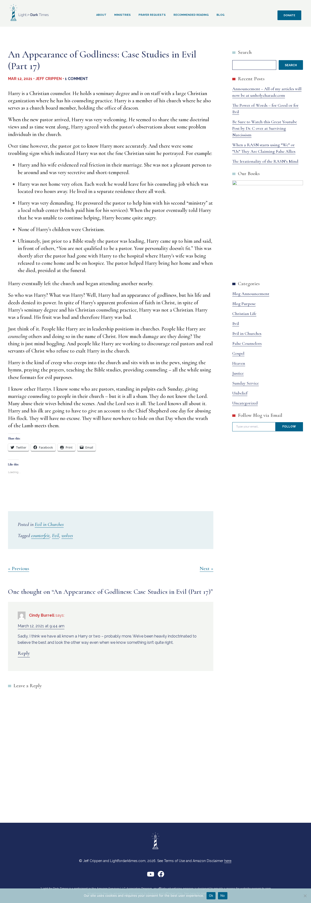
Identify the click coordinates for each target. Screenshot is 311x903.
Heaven (238, 363)
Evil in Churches (49, 524)
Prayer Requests (152, 14)
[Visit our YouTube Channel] (151, 875)
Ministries (122, 14)
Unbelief (239, 393)
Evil (55, 536)
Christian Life (244, 313)
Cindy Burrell (41, 615)
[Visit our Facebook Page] (160, 875)
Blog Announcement (250, 293)
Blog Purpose (244, 303)
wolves (67, 536)
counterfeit (40, 536)
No (222, 895)
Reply (24, 653)
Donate (289, 15)
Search (245, 52)
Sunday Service (245, 383)
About (101, 14)
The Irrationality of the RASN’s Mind (265, 161)
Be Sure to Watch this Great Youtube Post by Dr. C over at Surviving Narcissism (264, 128)
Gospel (238, 353)
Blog (220, 14)
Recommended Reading (191, 14)
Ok (211, 895)
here (227, 861)
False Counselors (247, 343)
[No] (304, 895)
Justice (238, 373)
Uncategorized (245, 403)
